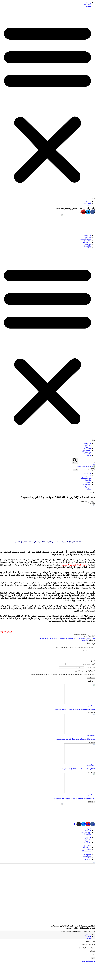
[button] (47, 103)
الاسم (92, 664)
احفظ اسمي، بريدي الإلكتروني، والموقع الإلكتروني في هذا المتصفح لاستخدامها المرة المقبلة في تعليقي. (61, 674)
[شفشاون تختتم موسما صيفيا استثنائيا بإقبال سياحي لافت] (79, 763)
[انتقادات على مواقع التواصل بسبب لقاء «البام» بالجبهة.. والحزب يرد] (79, 704)
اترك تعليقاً (85, 640)
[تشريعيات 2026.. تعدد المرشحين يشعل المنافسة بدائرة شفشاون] (79, 733)
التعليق (92, 661)
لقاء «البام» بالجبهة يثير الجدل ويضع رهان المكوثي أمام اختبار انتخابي (74, 798)
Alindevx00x (72, 928)
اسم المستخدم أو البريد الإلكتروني (84, 947)
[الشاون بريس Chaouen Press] (85, 466)
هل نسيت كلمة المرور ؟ (87, 961)
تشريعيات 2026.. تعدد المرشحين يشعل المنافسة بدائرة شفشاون (75, 739)
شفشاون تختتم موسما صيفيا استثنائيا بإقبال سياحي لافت (77, 768)
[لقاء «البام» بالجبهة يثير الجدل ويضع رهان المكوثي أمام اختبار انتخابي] (79, 793)
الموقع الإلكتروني (90, 671)
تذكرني (91, 954)
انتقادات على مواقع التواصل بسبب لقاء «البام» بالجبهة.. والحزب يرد (74, 709)
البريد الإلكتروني (89, 667)
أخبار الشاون (91, 705)
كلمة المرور (91, 951)
